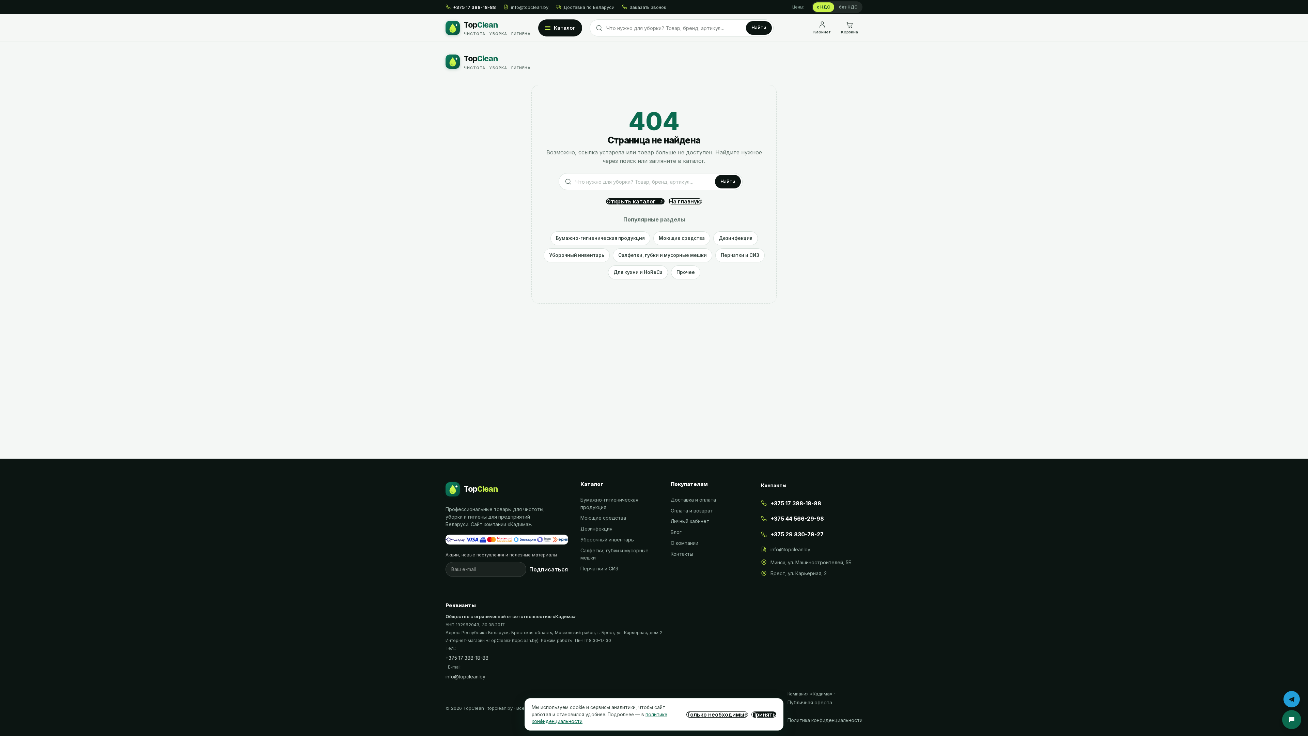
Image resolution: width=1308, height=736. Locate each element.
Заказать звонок (647, 7)
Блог (676, 532)
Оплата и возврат (692, 510)
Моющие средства (682, 238)
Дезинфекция (735, 238)
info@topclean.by (529, 7)
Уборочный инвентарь (576, 255)
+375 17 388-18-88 (467, 658)
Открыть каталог (631, 201)
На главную (685, 201)
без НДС (848, 7)
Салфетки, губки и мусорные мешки (662, 255)
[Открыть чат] (1291, 719)
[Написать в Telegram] (1291, 699)
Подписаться (548, 569)
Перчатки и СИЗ (740, 255)
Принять (764, 714)
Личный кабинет (690, 521)
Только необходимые (717, 714)
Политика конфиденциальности (825, 720)
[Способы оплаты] (507, 540)
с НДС (823, 7)
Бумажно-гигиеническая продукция (600, 238)
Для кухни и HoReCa (638, 272)
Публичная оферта (810, 702)
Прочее (685, 272)
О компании (684, 543)
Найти (758, 27)
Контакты (682, 554)
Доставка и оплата (693, 500)
